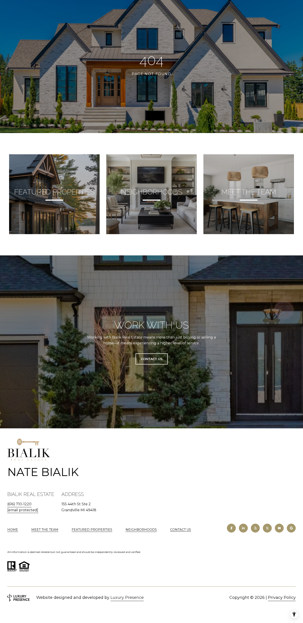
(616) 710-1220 (19, 504)
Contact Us (180, 530)
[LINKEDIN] (243, 528)
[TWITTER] (267, 528)
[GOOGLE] (291, 528)
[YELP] (255, 528)
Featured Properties (92, 530)
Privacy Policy (282, 597)
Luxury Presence (127, 597)
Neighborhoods (141, 530)
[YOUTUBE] (279, 528)
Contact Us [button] (151, 359)
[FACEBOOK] (231, 528)
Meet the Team (44, 530)
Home (12, 530)
